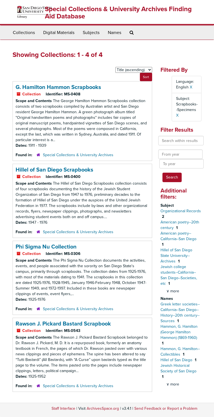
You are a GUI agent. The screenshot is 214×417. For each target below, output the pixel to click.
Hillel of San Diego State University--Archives (176, 256)
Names (114, 32)
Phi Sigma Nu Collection (46, 247)
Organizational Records (180, 211)
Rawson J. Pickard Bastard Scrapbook (63, 323)
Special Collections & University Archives (78, 155)
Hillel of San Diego (176, 360)
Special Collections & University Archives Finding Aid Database (118, 12)
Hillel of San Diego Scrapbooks (54, 170)
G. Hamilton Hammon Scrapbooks (58, 87)
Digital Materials (58, 32)
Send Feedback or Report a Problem (165, 408)
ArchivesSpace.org (103, 408)
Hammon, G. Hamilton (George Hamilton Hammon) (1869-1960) (179, 332)
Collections (24, 32)
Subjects (91, 32)
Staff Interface (63, 408)
